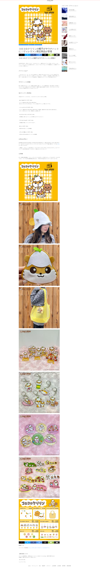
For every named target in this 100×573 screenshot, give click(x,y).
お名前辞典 (54, 565)
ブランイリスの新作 (72, 55)
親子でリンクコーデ (72, 61)
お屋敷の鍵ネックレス (72, 22)
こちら (58, 143)
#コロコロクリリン (38, 44)
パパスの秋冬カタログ (72, 29)
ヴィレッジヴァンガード (33, 547)
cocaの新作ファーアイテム (73, 42)
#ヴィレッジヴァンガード (23, 44)
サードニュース (35, 565)
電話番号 (43, 565)
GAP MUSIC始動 (71, 9)
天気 (40, 565)
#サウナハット (31, 44)
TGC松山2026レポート (72, 68)
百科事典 (63, 565)
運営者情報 (69, 565)
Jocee (29, 565)
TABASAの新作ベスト (72, 16)
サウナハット (40, 547)
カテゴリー (49, 565)
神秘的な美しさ (71, 48)
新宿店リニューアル (72, 35)
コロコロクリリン (46, 547)
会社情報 (59, 565)
